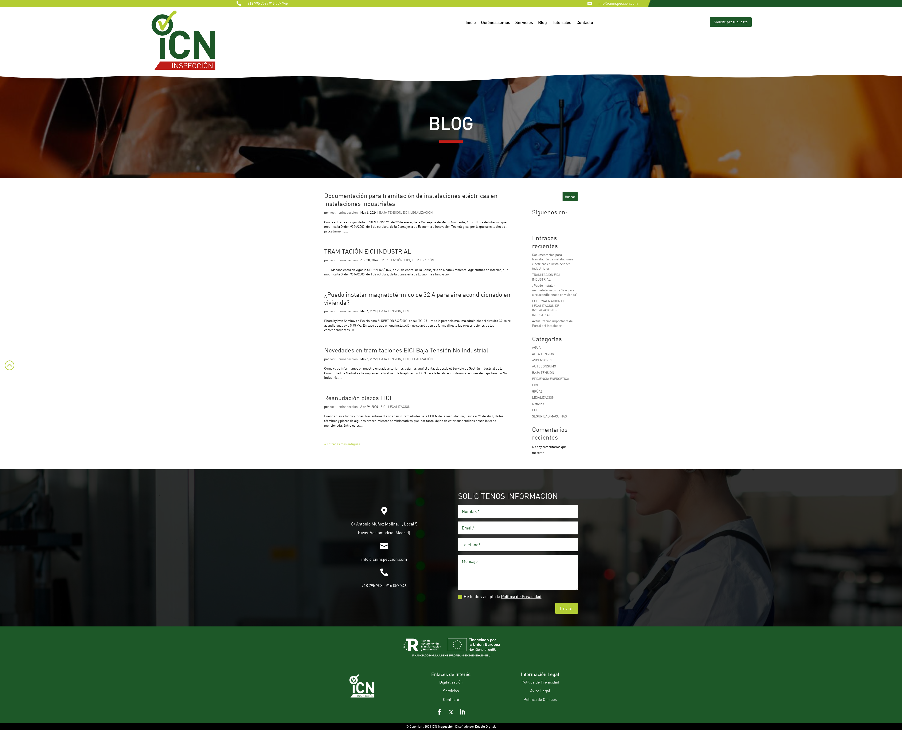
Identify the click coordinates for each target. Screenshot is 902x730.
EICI (406, 212)
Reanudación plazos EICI (357, 398)
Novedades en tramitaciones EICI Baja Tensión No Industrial (406, 350)
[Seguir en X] (451, 712)
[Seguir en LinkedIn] (462, 712)
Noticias (538, 404)
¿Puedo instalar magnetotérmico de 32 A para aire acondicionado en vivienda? (555, 290)
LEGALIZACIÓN (421, 212)
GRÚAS (537, 391)
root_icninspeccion (344, 212)
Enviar (566, 608)
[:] (7, 373)
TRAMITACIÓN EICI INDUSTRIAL (367, 251)
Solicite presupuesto (730, 21)
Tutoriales (561, 23)
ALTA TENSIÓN (543, 354)
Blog (542, 23)
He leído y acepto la (502, 596)
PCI (534, 410)
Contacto (584, 23)
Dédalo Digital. (485, 726)
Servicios (524, 23)
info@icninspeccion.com (618, 3)
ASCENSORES (542, 360)
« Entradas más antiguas (342, 444)
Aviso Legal (540, 690)
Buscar (570, 197)
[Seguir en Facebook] (439, 712)
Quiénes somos (495, 23)
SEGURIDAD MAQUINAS (549, 416)
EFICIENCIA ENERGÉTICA (550, 379)
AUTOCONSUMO (544, 366)
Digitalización (451, 682)
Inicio (471, 23)
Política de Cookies (540, 699)
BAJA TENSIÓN (390, 212)
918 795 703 (257, 3)
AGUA (536, 347)
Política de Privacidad (521, 596)
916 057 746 (278, 3)
